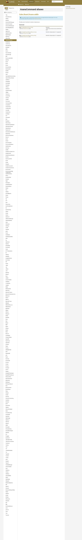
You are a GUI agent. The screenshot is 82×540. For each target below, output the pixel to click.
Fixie (6, 189)
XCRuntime (8, 498)
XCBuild (7, 493)
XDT (6, 502)
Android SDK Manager (10, 25)
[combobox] (57, 1)
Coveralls (7, 110)
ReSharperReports (9, 383)
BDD (6, 56)
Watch (7, 477)
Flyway (7, 197)
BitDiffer (7, 59)
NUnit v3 (7, 333)
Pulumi (7, 369)
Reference (31, 1)
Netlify (7, 315)
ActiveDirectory (8, 16)
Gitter (7, 222)
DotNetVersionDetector (10, 155)
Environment (8, 169)
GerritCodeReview (9, 206)
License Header (8, 279)
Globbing (7, 225)
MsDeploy (7, 308)
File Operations (8, 186)
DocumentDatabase (9, 144)
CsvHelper (7, 113)
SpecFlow (7, 416)
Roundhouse (8, 389)
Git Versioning (8, 209)
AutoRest (7, 47)
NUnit (7, 331)
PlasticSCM (8, 353)
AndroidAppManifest (10, 27)
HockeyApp (8, 245)
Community (43, 1)
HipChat (7, 243)
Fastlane (7, 179)
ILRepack (7, 256)
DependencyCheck (9, 126)
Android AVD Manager (10, 22)
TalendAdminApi (9, 439)
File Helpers (8, 182)
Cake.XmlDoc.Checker (10, 77)
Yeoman (7, 515)
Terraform (8, 443)
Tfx (6, 452)
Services (7, 401)
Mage (7, 286)
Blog (19, 1)
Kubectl (7, 274)
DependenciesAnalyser (10, 124)
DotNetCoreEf (8, 153)
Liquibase (7, 281)
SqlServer (7, 419)
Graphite (7, 229)
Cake (7, 74)
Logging (7, 285)
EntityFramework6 (9, 165)
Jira (6, 267)
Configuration (8, 108)
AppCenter (8, 31)
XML (6, 504)
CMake (7, 92)
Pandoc (7, 348)
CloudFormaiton (9, 90)
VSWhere (7, 473)
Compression (8, 106)
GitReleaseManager (9, 218)
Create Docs (8, 112)
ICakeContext (37, 22)
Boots (7, 63)
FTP (6, 200)
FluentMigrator (8, 193)
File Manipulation (9, 184)
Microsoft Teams (9, 292)
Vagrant (7, 463)
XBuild (7, 491)
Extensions (37, 1)
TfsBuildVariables (9, 450)
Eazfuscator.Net (9, 158)
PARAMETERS (8, 349)
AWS (7, 49)
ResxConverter (8, 387)
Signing (7, 407)
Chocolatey (8, 83)
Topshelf (7, 454)
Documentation (25, 1)
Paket (7, 346)
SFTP (7, 403)
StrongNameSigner (9, 430)
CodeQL (7, 99)
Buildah (7, 70)
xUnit (7, 507)
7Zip (6, 15)
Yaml (7, 511)
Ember (7, 162)
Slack (7, 410)
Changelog (8, 81)
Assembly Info (8, 45)
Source (27, 4)
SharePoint (8, 405)
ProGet (7, 364)
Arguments (8, 38)
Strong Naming (8, 428)
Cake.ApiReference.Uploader (11, 76)
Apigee (7, 29)
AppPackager (8, 34)
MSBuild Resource (9, 304)
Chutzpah (7, 85)
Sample (7, 392)
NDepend (7, 313)
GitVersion (8, 224)
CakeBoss (7, 79)
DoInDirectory (8, 146)
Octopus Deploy (9, 337)
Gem (6, 202)
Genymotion (8, 204)
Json (7, 270)
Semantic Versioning (10, 398)
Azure (7, 50)
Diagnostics (8, 133)
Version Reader (8, 466)
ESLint (7, 175)
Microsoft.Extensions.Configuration (11, 294)
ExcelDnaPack (8, 177)
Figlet (7, 180)
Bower (7, 65)
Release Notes (8, 376)
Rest (6, 385)
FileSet (7, 188)
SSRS (7, 425)
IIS (6, 252)
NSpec (7, 326)
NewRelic (7, 317)
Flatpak (7, 191)
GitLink (7, 215)
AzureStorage (8, 54)
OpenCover (8, 340)
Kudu (7, 276)
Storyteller (8, 427)
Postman (7, 358)
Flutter (7, 195)
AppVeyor (7, 36)
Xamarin (7, 488)
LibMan (7, 277)
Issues (7, 263)
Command (8, 101)
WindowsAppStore (9, 482)
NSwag (7, 328)
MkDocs (7, 299)
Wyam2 (7, 486)
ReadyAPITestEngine (10, 373)
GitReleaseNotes (9, 220)
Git (6, 207)
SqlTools (7, 421)
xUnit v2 (7, 509)
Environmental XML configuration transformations (9, 172)
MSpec (7, 310)
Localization (8, 283)
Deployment (8, 130)
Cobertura (7, 94)
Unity (7, 459)
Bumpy (7, 72)
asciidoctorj (8, 43)
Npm (6, 321)
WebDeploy (8, 479)
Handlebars (8, 234)
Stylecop (7, 432)
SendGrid (7, 400)
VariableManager (9, 464)
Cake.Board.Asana (37, 18)
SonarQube (8, 414)
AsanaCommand (9, 40)
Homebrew (8, 247)
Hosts (7, 249)
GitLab (7, 213)
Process (7, 362)
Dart (6, 119)
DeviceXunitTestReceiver (10, 131)
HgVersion (8, 242)
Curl (6, 115)
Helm (7, 238)
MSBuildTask (8, 306)
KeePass (7, 272)
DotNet (7, 149)
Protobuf (7, 367)
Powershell (8, 360)
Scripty (7, 394)
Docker (7, 140)
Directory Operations (9, 135)
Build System (8, 68)
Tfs (6, 448)
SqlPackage (8, 418)
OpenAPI (7, 339)
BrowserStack (8, 67)
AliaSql (7, 18)
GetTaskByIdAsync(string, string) (27, 27)
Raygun (7, 371)
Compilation (8, 104)
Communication (9, 103)
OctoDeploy (8, 335)
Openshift (7, 342)
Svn (6, 434)
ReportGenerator (9, 378)
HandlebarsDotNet (9, 236)
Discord (7, 137)
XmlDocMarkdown (9, 506)
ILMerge (7, 254)
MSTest (7, 312)
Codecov (7, 97)
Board (7, 61)
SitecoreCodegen (9, 409)
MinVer (7, 297)
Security (7, 396)
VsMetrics (7, 470)
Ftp (6, 198)
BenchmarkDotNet (9, 58)
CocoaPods (8, 95)
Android (7, 20)
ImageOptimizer (9, 258)
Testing (7, 445)
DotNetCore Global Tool (10, 151)
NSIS (6, 324)
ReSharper (8, 382)
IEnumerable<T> (53, 32)
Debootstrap (8, 122)
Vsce (7, 468)
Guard (7, 233)
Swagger (7, 436)
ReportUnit (8, 380)
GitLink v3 (7, 216)
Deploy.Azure (8, 128)
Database (7, 121)
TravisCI (7, 455)
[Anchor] (39, 14)
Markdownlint (8, 288)
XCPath (7, 497)
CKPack (7, 86)
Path (6, 351)
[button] (7, 8)
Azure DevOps (8, 52)
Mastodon (7, 290)
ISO (6, 261)
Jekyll (7, 265)
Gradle (7, 227)
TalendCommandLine (10, 441)
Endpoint (7, 164)
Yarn (6, 513)
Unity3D (7, 461)
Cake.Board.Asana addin (70, 8)
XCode (7, 495)
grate (7, 231)
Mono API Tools (9, 301)
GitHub (7, 211)
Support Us (21, 4)
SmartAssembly (9, 412)
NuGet (7, 330)
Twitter (7, 457)
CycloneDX (8, 117)
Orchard (7, 344)
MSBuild (7, 303)
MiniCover (7, 295)
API (48, 1)
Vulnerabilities (8, 475)
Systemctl (7, 437)
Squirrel (7, 423)
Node (7, 319)
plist (6, 355)
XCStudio (7, 500)
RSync (7, 391)
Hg (6, 240)
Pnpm (7, 357)
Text (6, 446)
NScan (7, 322)
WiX (6, 484)
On (6, 8)
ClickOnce (7, 88)
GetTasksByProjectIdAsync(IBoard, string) (28, 32)
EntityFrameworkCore (10, 167)
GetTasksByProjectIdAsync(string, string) (28, 35)
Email (7, 160)
